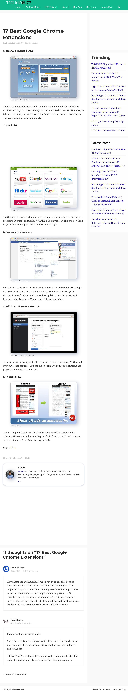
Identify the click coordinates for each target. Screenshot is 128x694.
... (19, 480)
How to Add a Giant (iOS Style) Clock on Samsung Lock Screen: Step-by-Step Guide (108, 201)
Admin (21, 471)
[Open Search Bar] (119, 7)
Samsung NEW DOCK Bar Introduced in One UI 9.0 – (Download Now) (105, 175)
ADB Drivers (51, 7)
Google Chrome (13, 458)
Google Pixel (107, 7)
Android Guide (33, 7)
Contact (106, 690)
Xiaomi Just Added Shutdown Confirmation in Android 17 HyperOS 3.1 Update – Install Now (108, 112)
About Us (97, 690)
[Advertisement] (48, 20)
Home (18, 7)
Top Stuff (25, 458)
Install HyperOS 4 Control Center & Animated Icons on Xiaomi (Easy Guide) (109, 99)
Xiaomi (65, 7)
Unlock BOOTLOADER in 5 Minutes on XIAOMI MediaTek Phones (107, 77)
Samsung (91, 7)
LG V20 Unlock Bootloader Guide (108, 130)
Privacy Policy (119, 690)
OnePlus (77, 7)
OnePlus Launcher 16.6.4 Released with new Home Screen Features (108, 223)
